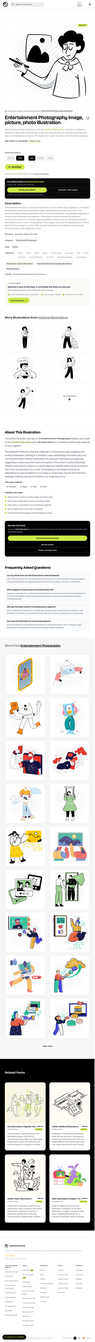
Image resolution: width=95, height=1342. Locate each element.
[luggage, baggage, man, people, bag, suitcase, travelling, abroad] (69, 337)
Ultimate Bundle (11, 1315)
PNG (20, 158)
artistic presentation (36, 257)
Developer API (28, 1312)
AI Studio (28, 1270)
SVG (10, 158)
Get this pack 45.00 (27, 190)
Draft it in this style (41, 174)
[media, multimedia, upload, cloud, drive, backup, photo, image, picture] (25, 803)
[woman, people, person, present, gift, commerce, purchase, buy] (25, 337)
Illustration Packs (11, 1272)
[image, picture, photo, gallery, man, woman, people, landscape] (70, 846)
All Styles (8, 1311)
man (78, 253)
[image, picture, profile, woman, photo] (70, 803)
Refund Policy (63, 1288)
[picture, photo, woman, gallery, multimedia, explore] (25, 846)
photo (37, 253)
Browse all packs (13, 269)
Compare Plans (28, 1325)
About (42, 1270)
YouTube (78, 1284)
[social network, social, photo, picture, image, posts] (25, 889)
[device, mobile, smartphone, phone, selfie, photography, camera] (25, 760)
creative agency (81, 257)
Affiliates (43, 1288)
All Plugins (26, 1282)
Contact (43, 1301)
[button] (79, 4)
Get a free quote (17, 301)
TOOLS (25, 1265)
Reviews (43, 1293)
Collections (9, 1302)
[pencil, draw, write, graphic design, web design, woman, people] (25, 398)
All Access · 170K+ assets (67, 190)
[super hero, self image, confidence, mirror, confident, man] (70, 889)
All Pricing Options (47, 1284)
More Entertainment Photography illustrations (54, 264)
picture (28, 253)
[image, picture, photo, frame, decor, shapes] (25, 674)
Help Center (44, 1297)
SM (31, 158)
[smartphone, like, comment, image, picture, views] (70, 932)
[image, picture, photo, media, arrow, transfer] (25, 1018)
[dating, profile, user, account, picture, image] (25, 717)
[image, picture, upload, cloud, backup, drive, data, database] (70, 760)
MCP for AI (27, 1316)
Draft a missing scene (47, 550)
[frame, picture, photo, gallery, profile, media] (70, 717)
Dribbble (78, 1279)
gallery (45, 253)
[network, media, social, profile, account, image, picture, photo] (25, 975)
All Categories (10, 1306)
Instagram (79, 1275)
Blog (42, 1275)
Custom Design (28, 1307)
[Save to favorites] (88, 118)
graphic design (56, 253)
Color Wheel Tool (29, 1299)
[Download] (40, 689)
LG (49, 158)
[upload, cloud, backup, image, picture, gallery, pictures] (70, 975)
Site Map (61, 1293)
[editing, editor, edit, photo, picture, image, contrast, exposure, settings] (25, 932)
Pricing (42, 1279)
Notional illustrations (31, 111)
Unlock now (34, 141)
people (86, 253)
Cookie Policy (63, 1279)
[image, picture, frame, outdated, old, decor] (70, 674)
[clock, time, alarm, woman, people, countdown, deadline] (69, 368)
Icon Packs (9, 1276)
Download (16, 167)
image (20, 253)
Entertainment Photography (26, 240)
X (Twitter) (79, 1270)
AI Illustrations (10, 1293)
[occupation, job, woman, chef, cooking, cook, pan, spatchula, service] (25, 368)
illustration (21, 257)
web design (69, 253)
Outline (15, 247)
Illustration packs (15, 111)
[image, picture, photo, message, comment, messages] (70, 1018)
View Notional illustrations (47, 538)
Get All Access (47, 545)
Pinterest (79, 1288)
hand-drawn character (65, 257)
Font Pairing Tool (29, 1303)
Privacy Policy (63, 1275)
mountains (50, 257)
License (61, 1270)
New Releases (10, 1297)
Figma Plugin (27, 1287)
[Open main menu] (90, 4)
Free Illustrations (11, 1281)
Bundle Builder (28, 1321)
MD (40, 158)
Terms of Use (63, 1284)
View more (47, 1046)
